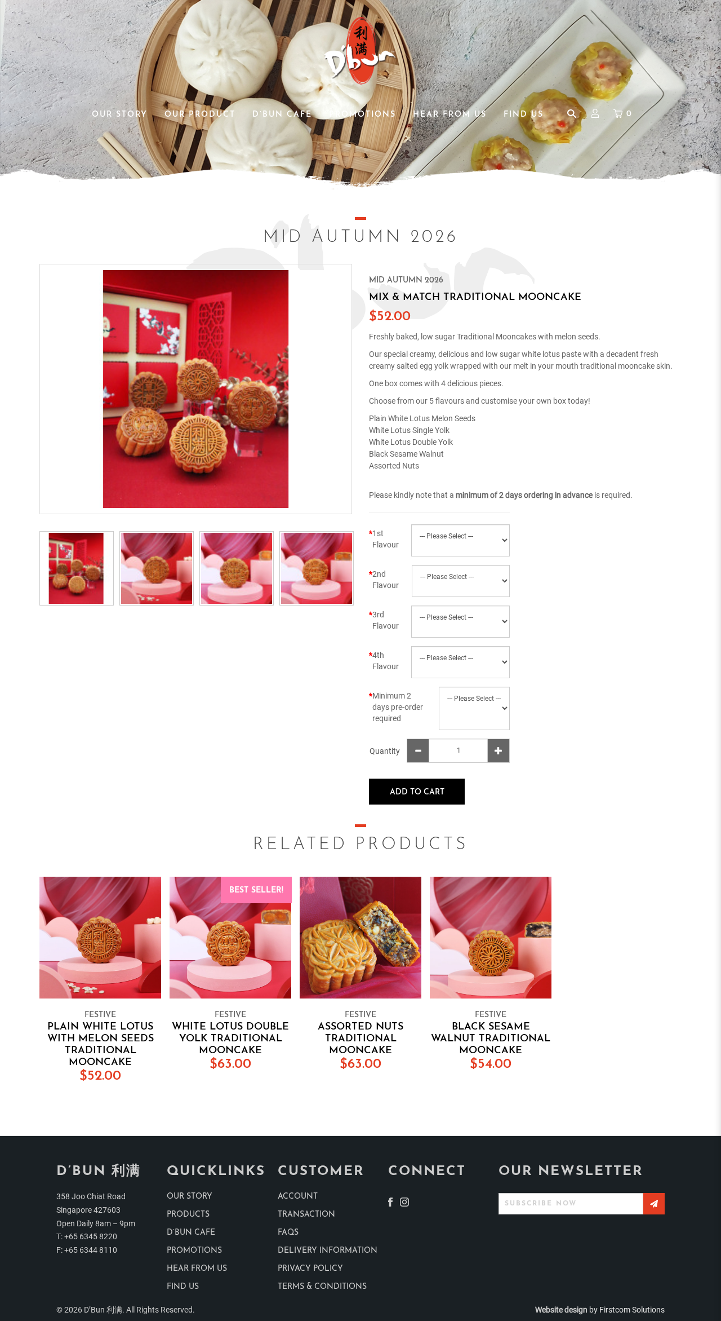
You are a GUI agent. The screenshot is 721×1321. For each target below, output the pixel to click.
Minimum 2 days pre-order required (397, 707)
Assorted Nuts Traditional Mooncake (360, 1039)
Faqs (288, 1233)
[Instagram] (404, 1201)
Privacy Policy (310, 1269)
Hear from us (197, 1269)
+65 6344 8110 (90, 1249)
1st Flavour (385, 539)
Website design (561, 1309)
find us (183, 1287)
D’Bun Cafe (191, 1233)
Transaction (306, 1214)
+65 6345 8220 (90, 1236)
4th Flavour (385, 661)
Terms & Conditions (322, 1287)
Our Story (189, 1196)
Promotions (194, 1251)
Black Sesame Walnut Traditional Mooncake (490, 1039)
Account (298, 1196)
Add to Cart (417, 792)
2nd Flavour (385, 579)
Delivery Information (327, 1251)
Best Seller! (256, 890)
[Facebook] (390, 1201)
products (188, 1214)
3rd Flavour (385, 620)
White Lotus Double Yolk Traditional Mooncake (230, 1039)
